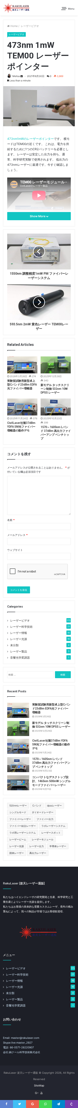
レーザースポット (51, 832)
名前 (11, 520)
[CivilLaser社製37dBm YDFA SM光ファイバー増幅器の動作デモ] (22, 407)
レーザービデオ (29, 26)
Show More (38, 216)
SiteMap (39, 1085)
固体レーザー (16, 852)
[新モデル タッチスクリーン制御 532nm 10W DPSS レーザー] (56, 364)
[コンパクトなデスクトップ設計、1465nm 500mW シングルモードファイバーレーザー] (18, 782)
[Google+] (36, 1093)
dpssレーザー (54, 805)
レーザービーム (17, 839)
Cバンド (36, 805)
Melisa (16, 76)
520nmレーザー (18, 805)
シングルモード (17, 812)
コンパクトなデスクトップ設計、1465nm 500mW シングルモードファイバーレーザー (51, 781)
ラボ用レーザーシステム (22, 832)
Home (14, 26)
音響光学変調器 (20, 657)
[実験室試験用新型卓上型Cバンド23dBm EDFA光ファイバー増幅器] (22, 364)
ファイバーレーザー (20, 819)
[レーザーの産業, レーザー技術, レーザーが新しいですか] (17, 8)
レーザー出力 (36, 846)
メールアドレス (17, 535)
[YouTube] (41, 1093)
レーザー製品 (18, 651)
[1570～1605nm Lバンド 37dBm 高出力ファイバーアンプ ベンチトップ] (56, 407)
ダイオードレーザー (42, 812)
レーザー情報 (18, 632)
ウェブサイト (15, 550)
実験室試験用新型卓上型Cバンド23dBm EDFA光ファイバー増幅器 (22, 384)
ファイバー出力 (45, 819)
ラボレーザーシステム (53, 825)
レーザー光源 (18, 639)
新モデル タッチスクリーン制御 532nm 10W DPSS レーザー (55, 388)
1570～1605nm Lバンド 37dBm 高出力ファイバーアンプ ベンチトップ (51, 762)
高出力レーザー (37, 852)
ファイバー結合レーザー (22, 825)
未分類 (14, 645)
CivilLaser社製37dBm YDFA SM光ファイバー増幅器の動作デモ (21, 426)
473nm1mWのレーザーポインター (30, 139)
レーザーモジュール (42, 839)
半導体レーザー (57, 846)
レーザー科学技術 (21, 626)
